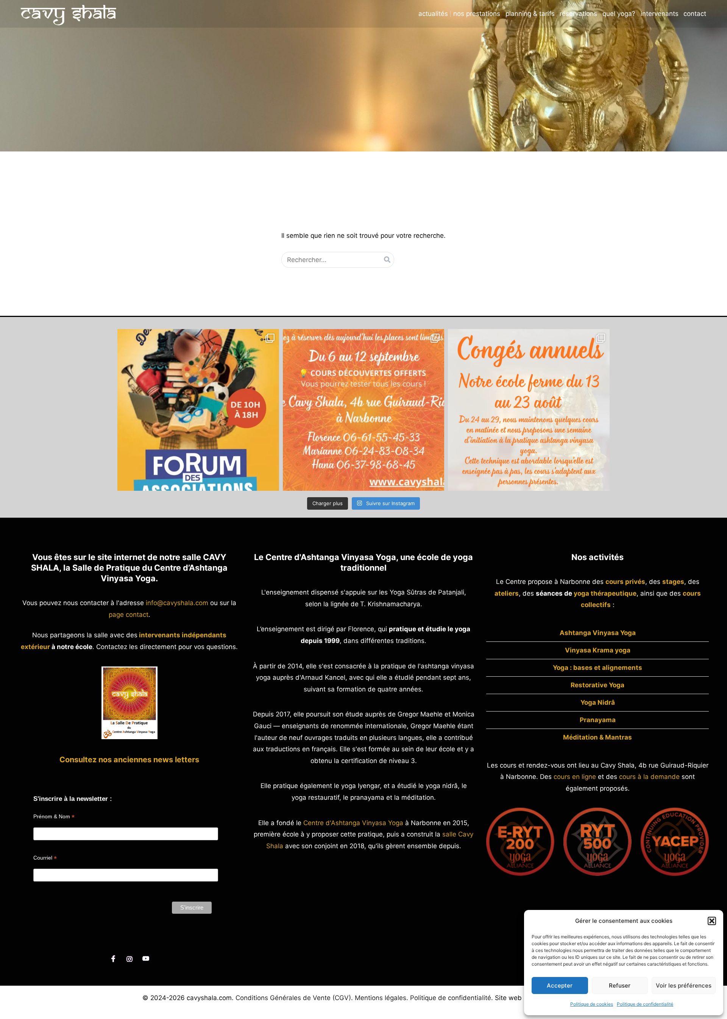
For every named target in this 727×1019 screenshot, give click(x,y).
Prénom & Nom (54, 816)
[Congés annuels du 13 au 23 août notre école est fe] (529, 410)
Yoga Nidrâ (597, 702)
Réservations (578, 14)
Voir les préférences (683, 985)
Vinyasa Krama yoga (597, 650)
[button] (712, 921)
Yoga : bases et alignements (597, 667)
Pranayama (598, 720)
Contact (694, 14)
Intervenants (660, 14)
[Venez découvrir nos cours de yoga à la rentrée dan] (364, 410)
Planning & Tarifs (530, 14)
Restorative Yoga (597, 685)
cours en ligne (575, 776)
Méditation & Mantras (597, 737)
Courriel (45, 857)
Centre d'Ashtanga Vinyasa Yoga (353, 823)
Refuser (619, 985)
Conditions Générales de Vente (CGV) (293, 998)
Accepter (560, 985)
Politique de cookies (591, 1004)
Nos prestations (476, 14)
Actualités (433, 14)
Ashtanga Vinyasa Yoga (598, 633)
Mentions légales (380, 998)
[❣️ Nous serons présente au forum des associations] (198, 410)
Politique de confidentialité (645, 1004)
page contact (128, 614)
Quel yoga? (618, 14)
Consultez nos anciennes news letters (129, 759)
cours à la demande (649, 776)
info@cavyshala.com (177, 603)
